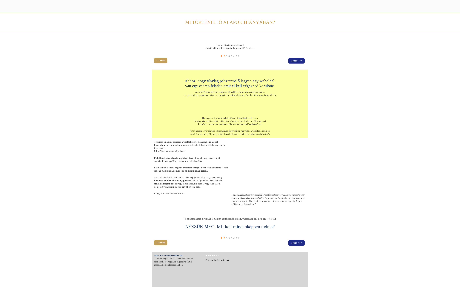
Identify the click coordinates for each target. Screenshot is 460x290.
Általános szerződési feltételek (168, 255)
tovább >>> (296, 60)
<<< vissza (161, 61)
